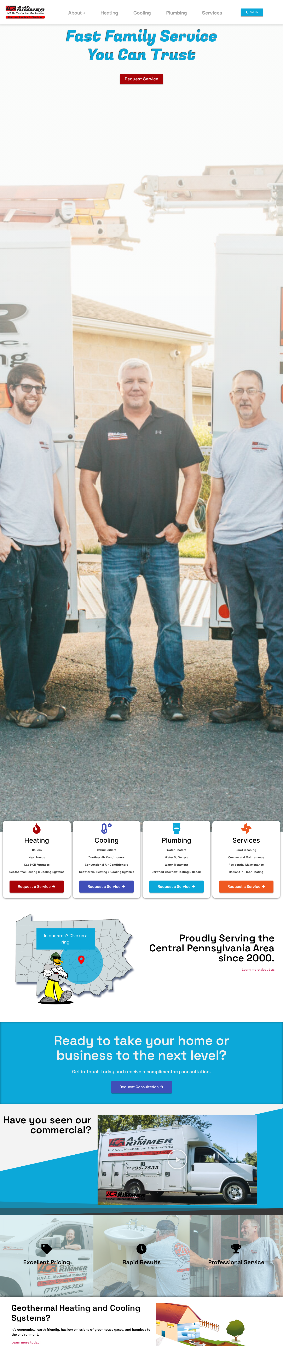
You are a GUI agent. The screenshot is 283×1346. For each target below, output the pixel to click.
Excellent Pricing (46, 1262)
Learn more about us (258, 969)
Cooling (142, 12)
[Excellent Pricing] (46, 1249)
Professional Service (236, 1262)
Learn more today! (26, 1342)
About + (76, 12)
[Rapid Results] (141, 1249)
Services (212, 12)
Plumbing (176, 12)
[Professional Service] (236, 1249)
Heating (109, 12)
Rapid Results (141, 1262)
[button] (177, 1160)
